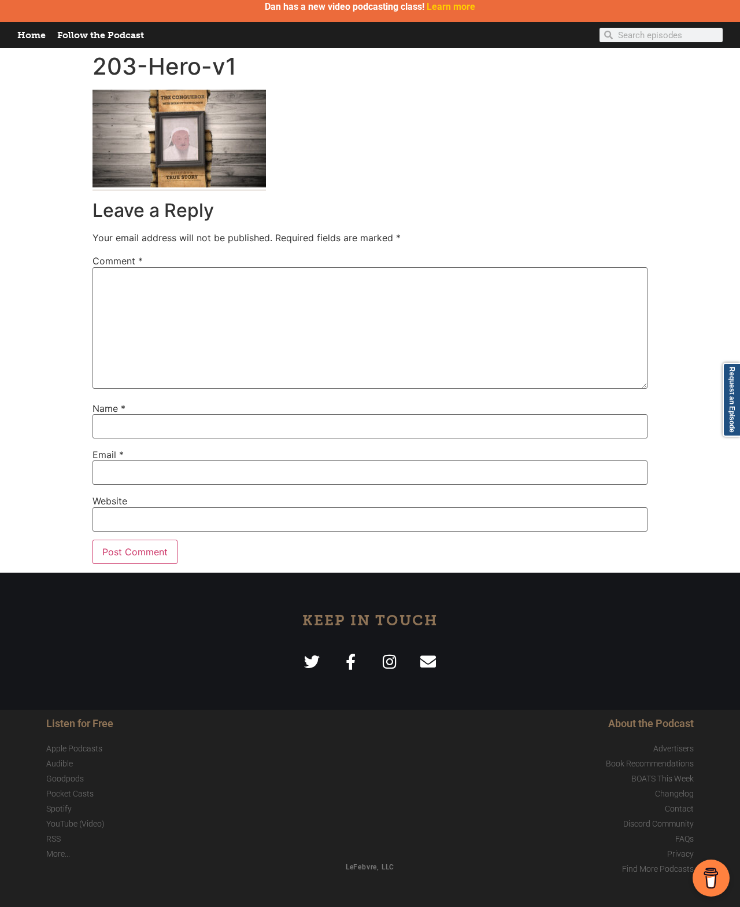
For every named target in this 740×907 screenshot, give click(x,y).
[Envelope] (428, 661)
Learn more (451, 6)
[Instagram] (389, 661)
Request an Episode (732, 400)
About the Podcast (651, 723)
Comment (117, 261)
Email (108, 454)
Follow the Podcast (100, 35)
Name (108, 408)
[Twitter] (312, 661)
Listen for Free (79, 723)
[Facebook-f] (350, 661)
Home (31, 35)
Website (109, 501)
